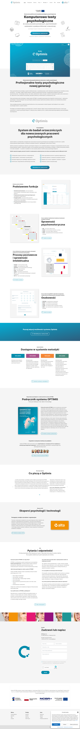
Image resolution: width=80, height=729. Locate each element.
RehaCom (42, 714)
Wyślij (45, 672)
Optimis (41, 715)
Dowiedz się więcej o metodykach (41, 381)
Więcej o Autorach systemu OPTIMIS (41, 455)
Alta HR (26, 715)
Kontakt (58, 2)
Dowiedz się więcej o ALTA (19, 532)
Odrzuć (64, 724)
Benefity (12, 715)
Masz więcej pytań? (41, 604)
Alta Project (27, 718)
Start (25, 2)
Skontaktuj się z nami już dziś (40, 33)
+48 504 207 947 (44, 639)
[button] (77, 712)
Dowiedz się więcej (18, 279)
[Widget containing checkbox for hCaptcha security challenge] (49, 667)
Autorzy (34, 2)
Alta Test (27, 717)
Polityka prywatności (44, 718)
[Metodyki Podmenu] (47, 2)
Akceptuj (56, 724)
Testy (39, 2)
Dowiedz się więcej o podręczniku (49, 433)
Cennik (51, 2)
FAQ (55, 2)
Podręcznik (29, 2)
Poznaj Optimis (14, 714)
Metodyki (45, 2)
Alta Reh (27, 714)
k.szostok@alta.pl (52, 639)
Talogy (41, 717)
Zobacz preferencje (74, 724)
